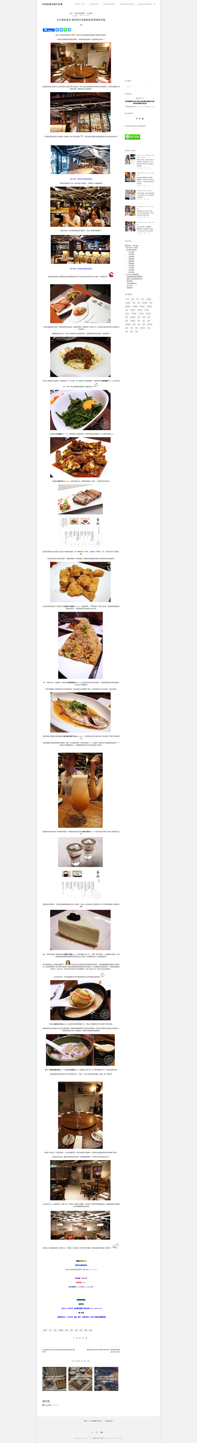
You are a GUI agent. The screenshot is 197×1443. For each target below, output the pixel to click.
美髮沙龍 (150, 324)
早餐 (144, 317)
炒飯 (76, 1330)
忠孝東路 (61, 1330)
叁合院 (45, 1330)
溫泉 (144, 321)
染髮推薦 (133, 321)
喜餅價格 (128, 306)
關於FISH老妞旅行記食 (93, 1421)
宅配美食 (131, 265)
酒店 (127, 331)
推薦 (127, 317)
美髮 (144, 324)
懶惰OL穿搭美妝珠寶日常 (127, 4)
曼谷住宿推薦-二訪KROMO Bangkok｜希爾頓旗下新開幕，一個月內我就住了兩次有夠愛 (145, 229)
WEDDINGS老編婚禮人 (109, 4)
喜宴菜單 (145, 303)
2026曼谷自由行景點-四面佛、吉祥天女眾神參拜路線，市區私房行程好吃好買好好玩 (145, 213)
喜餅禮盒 (142, 306)
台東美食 (131, 256)
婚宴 (127, 310)
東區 (71, 1330)
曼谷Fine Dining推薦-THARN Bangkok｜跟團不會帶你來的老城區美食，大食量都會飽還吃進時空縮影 (145, 180)
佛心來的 (129, 285)
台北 (50, 1330)
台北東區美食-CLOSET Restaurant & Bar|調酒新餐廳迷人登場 (106, 1379)
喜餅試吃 (149, 306)
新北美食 (131, 254)
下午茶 (127, 299)
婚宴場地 (133, 310)
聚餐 (86, 1330)
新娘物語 (133, 317)
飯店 (132, 331)
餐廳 (90, 1330)
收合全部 (136, 245)
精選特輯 (143, 157)
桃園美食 (131, 259)
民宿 (139, 321)
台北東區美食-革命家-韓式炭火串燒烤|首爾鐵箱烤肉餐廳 (54, 1379)
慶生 (67, 1330)
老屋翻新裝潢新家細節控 (144, 4)
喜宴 (139, 303)
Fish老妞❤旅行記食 (52, 4)
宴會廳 (146, 310)
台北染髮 (148, 299)
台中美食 (131, 268)
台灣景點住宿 (148, 155)
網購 (134, 324)
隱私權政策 (109, 1421)
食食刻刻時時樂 (94, 4)
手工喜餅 (141, 313)
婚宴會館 (140, 310)
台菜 (55, 1330)
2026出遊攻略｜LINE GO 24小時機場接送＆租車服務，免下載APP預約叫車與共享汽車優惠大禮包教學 (145, 163)
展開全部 (128, 245)
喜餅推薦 (135, 306)
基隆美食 (131, 261)
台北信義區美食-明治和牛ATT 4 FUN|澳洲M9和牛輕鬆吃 (80, 1379)
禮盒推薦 (128, 324)
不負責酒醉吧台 (132, 283)
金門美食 (131, 270)
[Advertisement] (140, 43)
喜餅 (151, 303)
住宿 (133, 299)
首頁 (71, 13)
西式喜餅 (142, 328)
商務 (134, 303)
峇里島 (127, 313)
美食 (81, 1330)
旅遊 (139, 317)
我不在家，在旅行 (80, 4)
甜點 (149, 321)
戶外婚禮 (134, 313)
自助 (127, 328)
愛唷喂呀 (129, 281)
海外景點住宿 (140, 173)
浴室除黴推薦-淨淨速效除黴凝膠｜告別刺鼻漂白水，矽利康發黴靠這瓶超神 (146, 195)
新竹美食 (131, 272)
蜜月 (136, 328)
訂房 (149, 328)
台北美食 (90, 13)
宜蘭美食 (131, 263)
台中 (138, 299)
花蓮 (132, 328)
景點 (149, 317)
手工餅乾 (148, 313)
